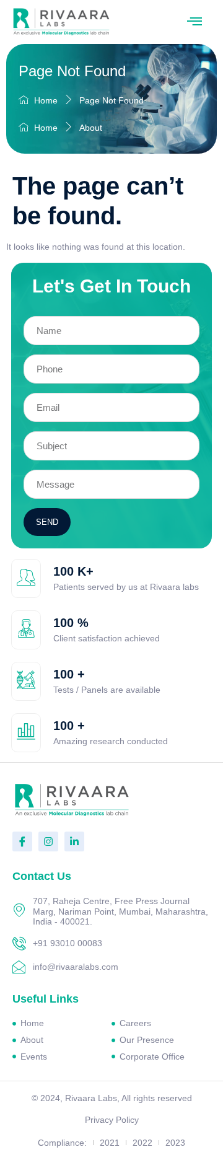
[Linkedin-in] (74, 841)
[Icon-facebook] (22, 841)
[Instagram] (48, 841)
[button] (194, 22)
